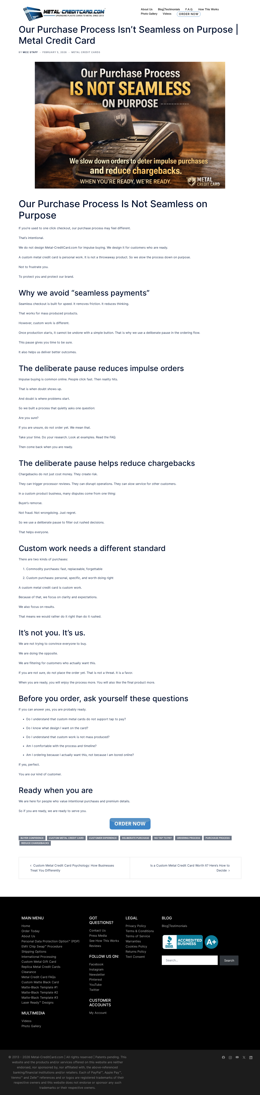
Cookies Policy (136, 946)
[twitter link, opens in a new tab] (244, 1057)
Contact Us (97, 930)
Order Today (31, 931)
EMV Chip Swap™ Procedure (42, 946)
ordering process (188, 838)
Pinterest (95, 979)
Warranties (133, 941)
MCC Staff (30, 52)
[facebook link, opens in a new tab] (223, 1057)
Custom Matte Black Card (40, 982)
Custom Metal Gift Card (39, 961)
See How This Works (104, 941)
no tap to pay (163, 838)
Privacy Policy (136, 926)
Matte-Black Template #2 (40, 992)
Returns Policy (136, 951)
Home (26, 926)
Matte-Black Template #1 (39, 987)
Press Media (98, 935)
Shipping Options (34, 951)
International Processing (39, 957)
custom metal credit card (66, 838)
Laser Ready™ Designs (37, 1002)
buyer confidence (32, 838)
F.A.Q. (189, 9)
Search (229, 960)
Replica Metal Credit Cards (41, 967)
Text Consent (135, 957)
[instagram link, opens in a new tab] (230, 1057)
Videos (167, 13)
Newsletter (97, 974)
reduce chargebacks (35, 843)
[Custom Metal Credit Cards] (64, 11)
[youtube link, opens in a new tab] (237, 1057)
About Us (147, 9)
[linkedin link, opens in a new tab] (250, 1057)
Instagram (96, 969)
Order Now (189, 14)
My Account (98, 1013)
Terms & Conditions (140, 931)
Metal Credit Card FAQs (39, 977)
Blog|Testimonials (169, 9)
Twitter (94, 990)
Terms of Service (138, 936)
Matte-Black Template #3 (40, 997)
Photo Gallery (149, 13)
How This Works (208, 9)
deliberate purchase (135, 838)
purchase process (218, 838)
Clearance (29, 972)
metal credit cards (85, 52)
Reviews (95, 946)
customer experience (103, 838)
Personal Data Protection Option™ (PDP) (51, 941)
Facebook (96, 964)
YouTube (95, 984)
